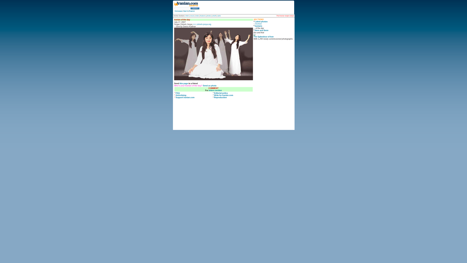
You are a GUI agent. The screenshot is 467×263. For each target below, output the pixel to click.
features (203, 16)
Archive (258, 24)
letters (187, 16)
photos (209, 16)
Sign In (185, 11)
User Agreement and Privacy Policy (273, 42)
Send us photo (209, 86)
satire (219, 16)
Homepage (178, 11)
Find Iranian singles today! (285, 16)
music (192, 16)
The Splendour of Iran (264, 37)
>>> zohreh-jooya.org (202, 24)
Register (192, 11)
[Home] (186, 6)
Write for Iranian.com (223, 95)
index (197, 16)
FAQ (178, 93)
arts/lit (214, 16)
